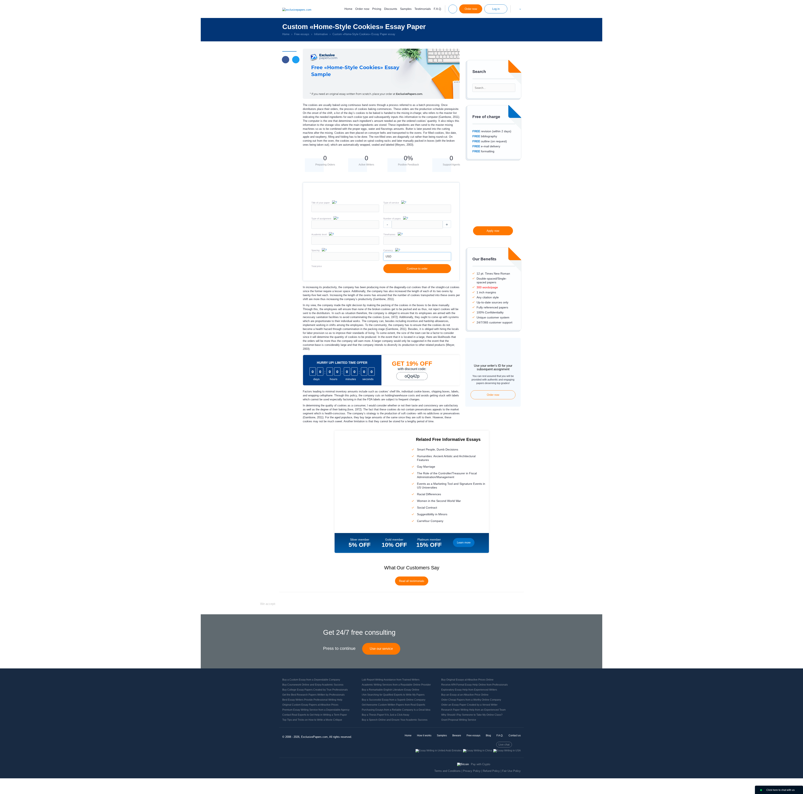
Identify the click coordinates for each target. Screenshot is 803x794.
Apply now (493, 230)
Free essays (473, 735)
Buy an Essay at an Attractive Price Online (464, 694)
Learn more (464, 542)
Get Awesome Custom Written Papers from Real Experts (393, 704)
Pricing (376, 8)
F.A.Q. (438, 8)
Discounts (390, 8)
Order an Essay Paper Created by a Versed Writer (469, 704)
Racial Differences (429, 494)
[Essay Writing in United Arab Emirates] (439, 750)
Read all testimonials (411, 581)
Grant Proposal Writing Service (458, 719)
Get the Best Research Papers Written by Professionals (313, 694)
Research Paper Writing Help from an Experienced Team (473, 709)
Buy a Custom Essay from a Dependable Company (311, 679)
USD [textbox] (388, 256)
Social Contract (427, 507)
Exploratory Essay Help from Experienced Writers (469, 689)
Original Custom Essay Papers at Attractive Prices (310, 704)
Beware (456, 735)
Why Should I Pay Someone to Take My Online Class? (472, 714)
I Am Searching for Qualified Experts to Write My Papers (393, 694)
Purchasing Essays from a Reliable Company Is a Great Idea (396, 709)
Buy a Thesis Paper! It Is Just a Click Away (385, 714)
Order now (362, 8)
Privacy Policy (472, 770)
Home (348, 8)
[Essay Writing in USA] (507, 750)
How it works (424, 735)
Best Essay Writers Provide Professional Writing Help (312, 699)
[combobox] (417, 212)
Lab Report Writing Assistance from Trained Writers (390, 679)
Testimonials (422, 8)
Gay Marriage (426, 466)
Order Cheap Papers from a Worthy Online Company (471, 699)
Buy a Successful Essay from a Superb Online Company (393, 699)
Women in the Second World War (439, 501)
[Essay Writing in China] (477, 750)
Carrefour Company (430, 521)
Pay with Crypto (480, 764)
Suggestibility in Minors (432, 514)
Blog (488, 735)
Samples (406, 8)
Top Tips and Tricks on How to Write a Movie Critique (312, 719)
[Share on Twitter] (295, 59)
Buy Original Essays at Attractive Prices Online (467, 679)
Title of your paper (320, 202)
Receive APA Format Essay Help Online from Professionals (474, 684)
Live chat (504, 744)
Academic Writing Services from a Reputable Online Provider (396, 684)
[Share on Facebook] (285, 59)
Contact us (515, 735)
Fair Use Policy (511, 770)
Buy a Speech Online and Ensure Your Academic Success (394, 719)
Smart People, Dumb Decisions (437, 449)
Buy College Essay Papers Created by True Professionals (315, 689)
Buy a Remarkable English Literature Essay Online (390, 689)
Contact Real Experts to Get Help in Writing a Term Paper (314, 714)
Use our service (381, 648)
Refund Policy (491, 770)
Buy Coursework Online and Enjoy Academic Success (312, 684)
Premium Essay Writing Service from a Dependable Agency (315, 709)
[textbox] (417, 209)
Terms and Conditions (447, 770)
